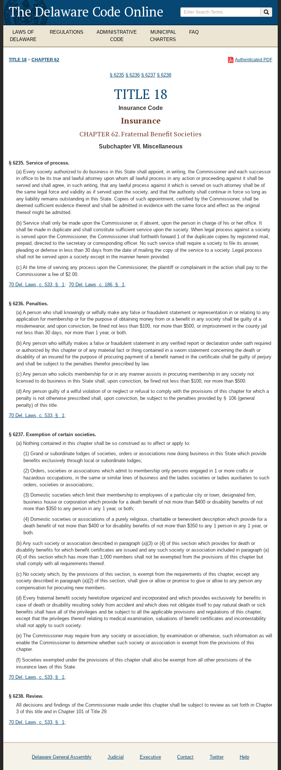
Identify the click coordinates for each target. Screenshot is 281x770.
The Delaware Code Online (86, 11)
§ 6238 (164, 75)
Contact (185, 757)
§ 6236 (132, 75)
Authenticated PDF (253, 59)
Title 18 (18, 59)
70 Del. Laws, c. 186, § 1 (96, 284)
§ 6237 (148, 75)
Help (244, 757)
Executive (150, 757)
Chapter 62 (45, 59)
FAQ (194, 32)
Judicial (116, 757)
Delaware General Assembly (61, 757)
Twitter (217, 757)
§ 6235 (117, 75)
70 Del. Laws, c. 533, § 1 (36, 284)
